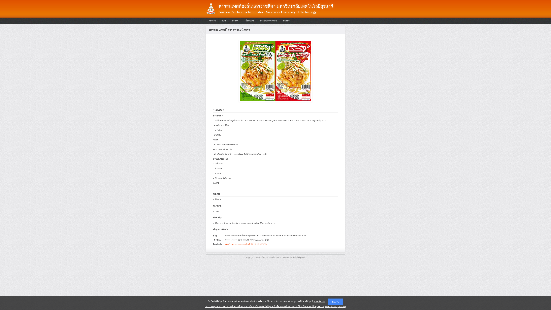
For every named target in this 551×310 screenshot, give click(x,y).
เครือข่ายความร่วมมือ (268, 21)
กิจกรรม (235, 21)
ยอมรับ (335, 301)
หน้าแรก (212, 21)
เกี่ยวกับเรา (249, 21)
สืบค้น (224, 21)
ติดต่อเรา (286, 21)
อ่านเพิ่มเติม (319, 301)
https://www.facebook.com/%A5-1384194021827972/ (246, 244)
